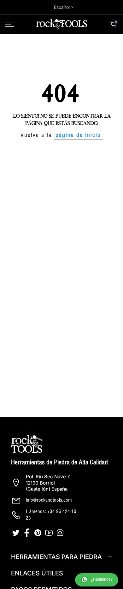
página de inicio (78, 135)
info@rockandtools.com (49, 500)
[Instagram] (60, 533)
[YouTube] (49, 533)
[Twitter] (16, 533)
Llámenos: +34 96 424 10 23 (51, 515)
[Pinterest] (38, 533)
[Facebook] (27, 533)
